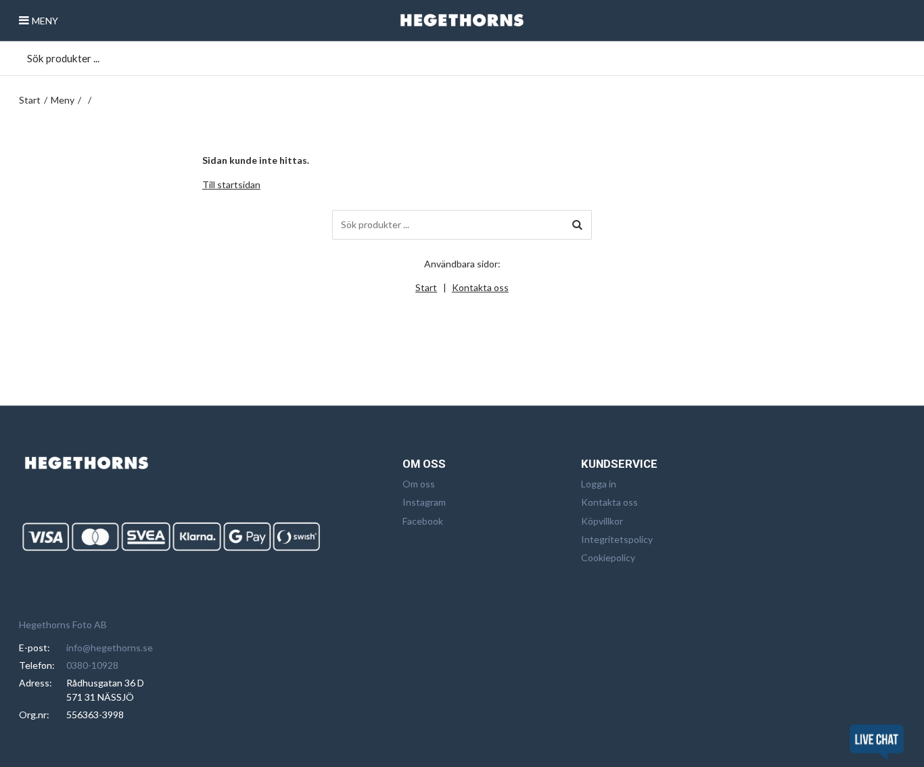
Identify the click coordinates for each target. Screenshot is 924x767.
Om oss (418, 483)
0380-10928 (92, 665)
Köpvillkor (602, 521)
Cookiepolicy (608, 557)
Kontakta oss (480, 287)
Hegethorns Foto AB (63, 624)
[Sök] (577, 225)
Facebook (422, 521)
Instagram (424, 502)
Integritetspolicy (617, 539)
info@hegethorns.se (109, 647)
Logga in (598, 483)
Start (30, 100)
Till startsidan (231, 184)
